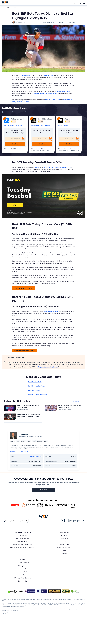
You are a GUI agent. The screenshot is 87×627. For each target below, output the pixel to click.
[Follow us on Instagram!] (75, 520)
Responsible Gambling (64, 547)
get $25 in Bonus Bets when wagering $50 (57, 167)
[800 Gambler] (54, 591)
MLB (8, 7)
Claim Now (14, 144)
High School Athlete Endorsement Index (23, 547)
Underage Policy (23, 572)
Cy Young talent (48, 75)
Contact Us (64, 538)
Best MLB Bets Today (35, 382)
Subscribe (43, 490)
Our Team (64, 541)
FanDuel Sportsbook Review (13, 125)
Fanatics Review (63, 125)
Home (3, 7)
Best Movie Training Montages (23, 544)
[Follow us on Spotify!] (79, 520)
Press (64, 550)
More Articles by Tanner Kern (19, 451)
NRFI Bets (13, 7)
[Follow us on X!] (67, 520)
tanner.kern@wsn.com (36, 456)
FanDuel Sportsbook (64, 91)
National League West (51, 311)
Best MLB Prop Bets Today (37, 386)
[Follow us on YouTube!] (71, 520)
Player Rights (23, 575)
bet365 (37, 167)
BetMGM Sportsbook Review (40, 125)
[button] (84, 3)
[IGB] (29, 591)
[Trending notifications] (74, 2)
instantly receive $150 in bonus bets (45, 93)
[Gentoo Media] (42, 591)
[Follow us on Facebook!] (63, 520)
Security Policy (23, 581)
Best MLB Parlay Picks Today (37, 394)
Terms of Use (23, 569)
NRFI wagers (26, 75)
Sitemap (64, 553)
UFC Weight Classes (22, 538)
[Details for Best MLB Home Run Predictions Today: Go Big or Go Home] (51, 408)
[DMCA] (13, 591)
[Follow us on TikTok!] (83, 520)
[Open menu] (84, 3)
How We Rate (64, 544)
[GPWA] (66, 591)
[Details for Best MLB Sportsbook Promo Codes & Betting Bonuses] (10, 408)
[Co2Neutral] (75, 591)
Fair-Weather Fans (23, 541)
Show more (76, 402)
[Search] (80, 3)
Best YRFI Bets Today (35, 390)
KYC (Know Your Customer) (23, 578)
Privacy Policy (22, 566)
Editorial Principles (23, 563)
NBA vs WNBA (22, 535)
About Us (64, 535)
